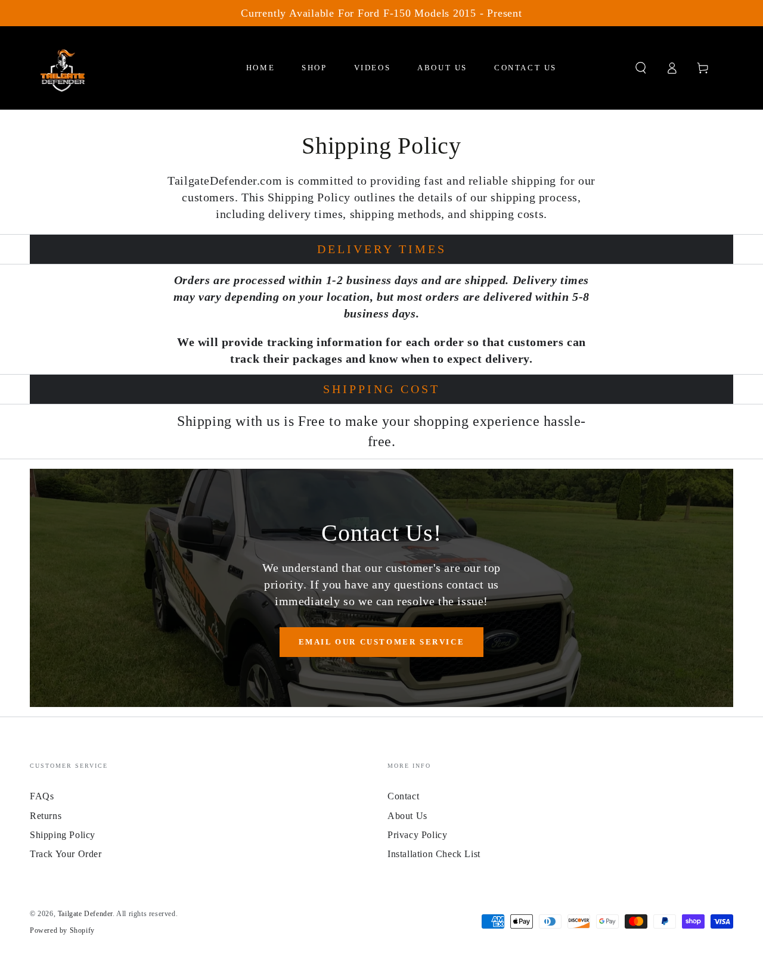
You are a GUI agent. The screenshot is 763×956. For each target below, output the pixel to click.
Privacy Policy (417, 835)
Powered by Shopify (62, 930)
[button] (640, 68)
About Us (407, 816)
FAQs (42, 796)
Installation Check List (433, 854)
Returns (45, 816)
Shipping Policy (62, 835)
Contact (403, 796)
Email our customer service (382, 641)
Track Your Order (66, 854)
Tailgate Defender (85, 914)
